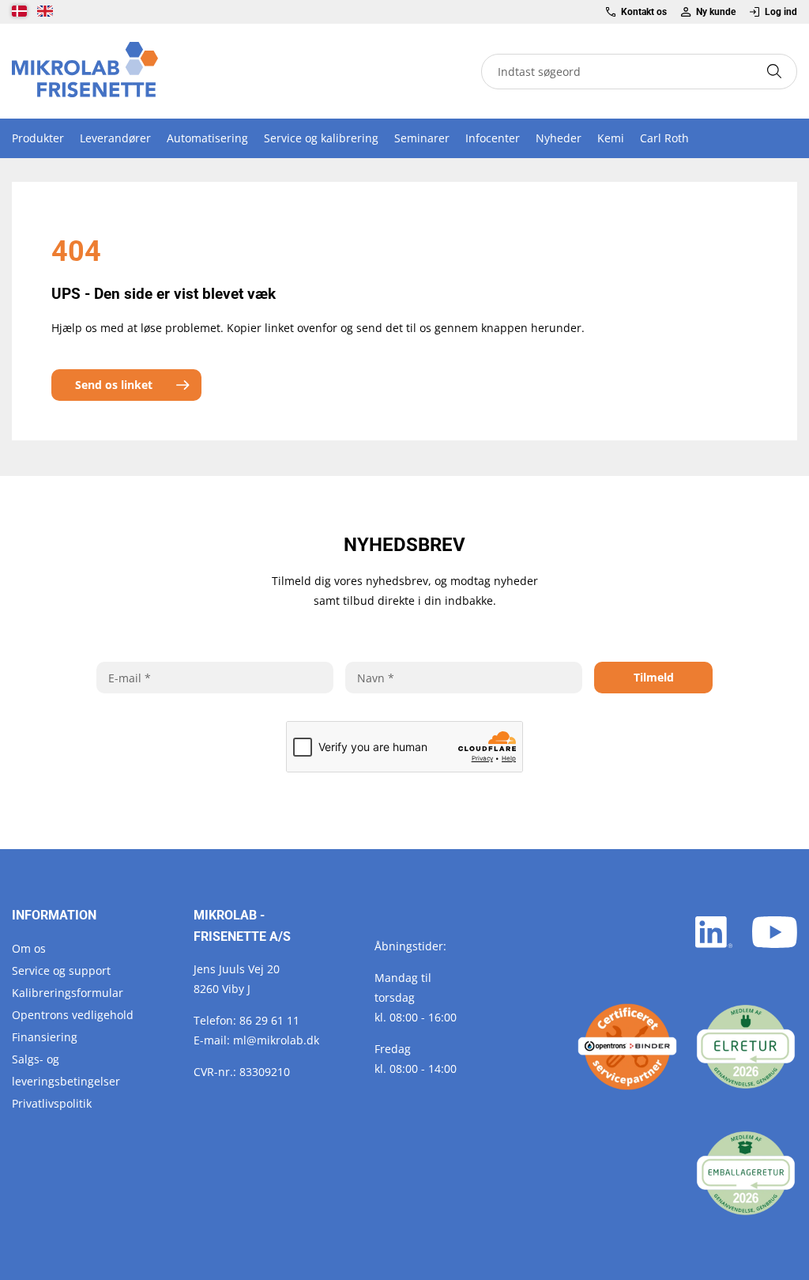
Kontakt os (644, 11)
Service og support (61, 970)
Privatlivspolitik (52, 1103)
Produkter (38, 137)
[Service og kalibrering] (627, 1046)
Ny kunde (716, 11)
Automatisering (207, 137)
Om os (29, 948)
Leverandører (115, 137)
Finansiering (44, 1036)
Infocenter (492, 137)
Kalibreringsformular (67, 992)
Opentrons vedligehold (73, 1014)
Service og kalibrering (321, 137)
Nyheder (558, 137)
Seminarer (422, 137)
